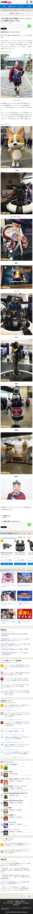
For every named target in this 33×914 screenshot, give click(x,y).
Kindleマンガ (21, 537)
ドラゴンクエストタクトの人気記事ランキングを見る (12, 757)
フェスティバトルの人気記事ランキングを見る (11, 719)
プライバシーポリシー (8, 903)
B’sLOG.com (16, 904)
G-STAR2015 (4, 517)
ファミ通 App (6, 2)
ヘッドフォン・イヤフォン (8, 537)
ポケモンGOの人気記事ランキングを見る (10, 749)
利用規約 (17, 901)
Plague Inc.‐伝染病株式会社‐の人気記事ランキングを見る (13, 742)
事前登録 (12, 13)
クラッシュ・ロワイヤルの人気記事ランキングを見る (12, 734)
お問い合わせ (10, 901)
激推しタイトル (19, 13)
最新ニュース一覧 (26, 10)
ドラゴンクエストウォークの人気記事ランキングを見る (13, 728)
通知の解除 (18, 903)
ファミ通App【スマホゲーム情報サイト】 (10, 10)
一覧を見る (29, 533)
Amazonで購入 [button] (6, 564)
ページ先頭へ (28, 896)
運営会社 (22, 901)
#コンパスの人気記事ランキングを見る (9, 710)
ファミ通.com (25, 903)
